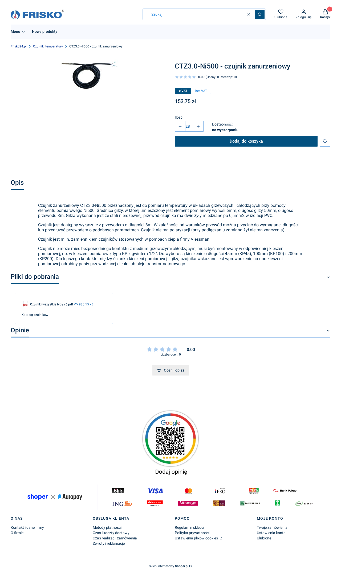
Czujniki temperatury (48, 46)
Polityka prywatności (192, 533)
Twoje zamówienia (272, 527)
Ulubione (264, 538)
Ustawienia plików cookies (197, 538)
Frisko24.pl (19, 46)
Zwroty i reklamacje (109, 543)
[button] (260, 14)
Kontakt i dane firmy (27, 527)
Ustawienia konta (271, 533)
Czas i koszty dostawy (111, 533)
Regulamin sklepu (189, 527)
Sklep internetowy (168, 566)
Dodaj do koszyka (246, 141)
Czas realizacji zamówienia (115, 538)
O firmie (17, 533)
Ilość (178, 117)
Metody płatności (107, 527)
